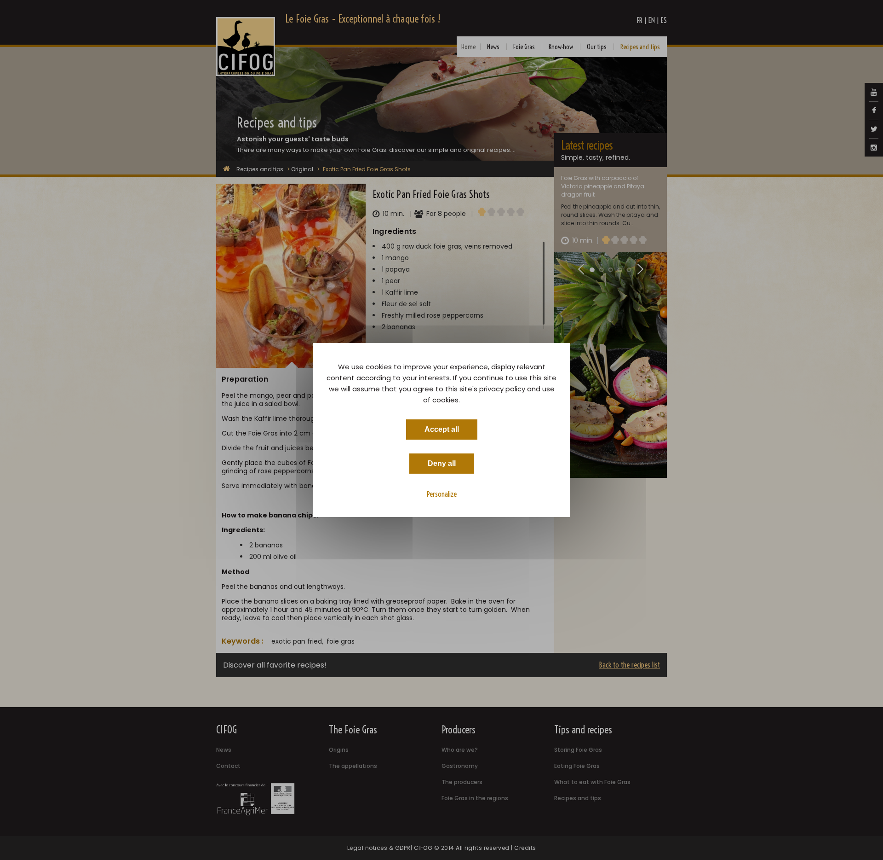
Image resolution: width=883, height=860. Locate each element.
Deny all (442, 463)
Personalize (442, 494)
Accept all (441, 429)
